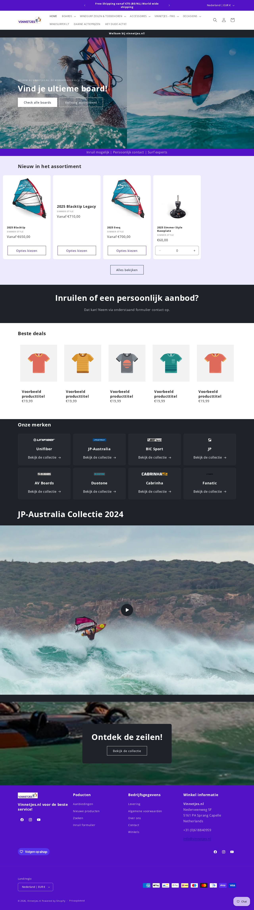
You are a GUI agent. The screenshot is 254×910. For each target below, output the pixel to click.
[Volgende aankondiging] (169, 5)
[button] (69, 16)
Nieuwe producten (86, 811)
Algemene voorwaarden (145, 811)
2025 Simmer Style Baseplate (169, 229)
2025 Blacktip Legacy (76, 206)
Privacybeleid (77, 900)
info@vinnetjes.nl (197, 839)
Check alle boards (37, 102)
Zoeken (78, 818)
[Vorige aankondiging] (84, 5)
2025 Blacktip (16, 227)
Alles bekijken (127, 270)
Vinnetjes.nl (34, 900)
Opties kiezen (26, 251)
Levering (134, 804)
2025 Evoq (113, 227)
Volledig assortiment (81, 102)
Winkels (133, 832)
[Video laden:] (127, 610)
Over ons (134, 818)
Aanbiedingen (83, 804)
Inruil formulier (84, 825)
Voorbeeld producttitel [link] (33, 394)
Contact (133, 825)
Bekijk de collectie (42, 457)
